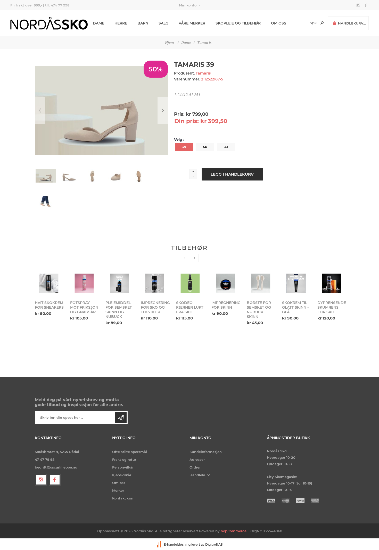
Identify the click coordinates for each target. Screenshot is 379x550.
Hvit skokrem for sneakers (49, 305)
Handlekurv (200, 475)
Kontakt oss (122, 498)
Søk (322, 23)
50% (156, 69)
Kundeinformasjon (206, 452)
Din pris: (186, 121)
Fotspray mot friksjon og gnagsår (84, 307)
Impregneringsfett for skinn (225, 305)
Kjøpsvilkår (121, 475)
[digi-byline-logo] (160, 544)
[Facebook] (55, 480)
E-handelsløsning (177, 544)
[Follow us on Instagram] (41, 480)
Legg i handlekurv (232, 174)
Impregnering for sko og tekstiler (155, 307)
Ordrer (195, 467)
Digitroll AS (214, 544)
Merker (118, 490)
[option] (49, 294)
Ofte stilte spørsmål (129, 452)
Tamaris (203, 73)
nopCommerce (233, 531)
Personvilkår (123, 467)
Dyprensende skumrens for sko (331, 307)
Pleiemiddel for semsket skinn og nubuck (118, 309)
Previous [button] (185, 258)
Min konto (187, 5)
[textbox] (304, 23)
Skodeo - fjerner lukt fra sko (189, 307)
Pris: (179, 114)
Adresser (197, 459)
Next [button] (194, 258)
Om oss (118, 483)
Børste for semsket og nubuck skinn (259, 309)
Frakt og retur (124, 459)
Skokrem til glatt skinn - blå (295, 307)
